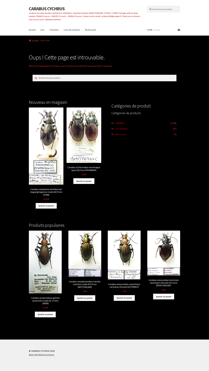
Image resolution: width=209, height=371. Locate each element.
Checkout (54, 29)
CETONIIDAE (121, 128)
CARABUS (119, 123)
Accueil (32, 29)
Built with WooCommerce (41, 354)
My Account (90, 29)
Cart (42, 29)
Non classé (120, 134)
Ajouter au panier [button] (46, 205)
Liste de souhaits (72, 29)
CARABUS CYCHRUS (47, 9)
